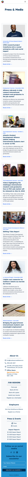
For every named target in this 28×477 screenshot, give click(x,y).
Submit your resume (14, 395)
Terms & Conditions (14, 475)
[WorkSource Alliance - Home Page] (2, 1)
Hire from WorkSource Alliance (14, 409)
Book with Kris (14, 390)
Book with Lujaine (14, 392)
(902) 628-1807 (11, 363)
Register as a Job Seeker (14, 398)
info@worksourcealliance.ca (15, 360)
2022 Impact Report (15, 432)
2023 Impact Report (15, 434)
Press (15, 423)
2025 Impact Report (15, 439)
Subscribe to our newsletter (13, 470)
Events (15, 426)
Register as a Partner (14, 412)
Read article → (7, 64)
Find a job (14, 387)
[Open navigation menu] (25, 1)
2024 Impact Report (15, 437)
